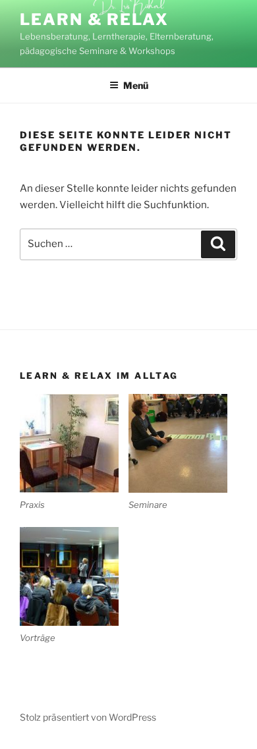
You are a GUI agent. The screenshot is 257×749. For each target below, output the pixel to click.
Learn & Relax (94, 19)
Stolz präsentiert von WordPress (88, 717)
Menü (135, 85)
